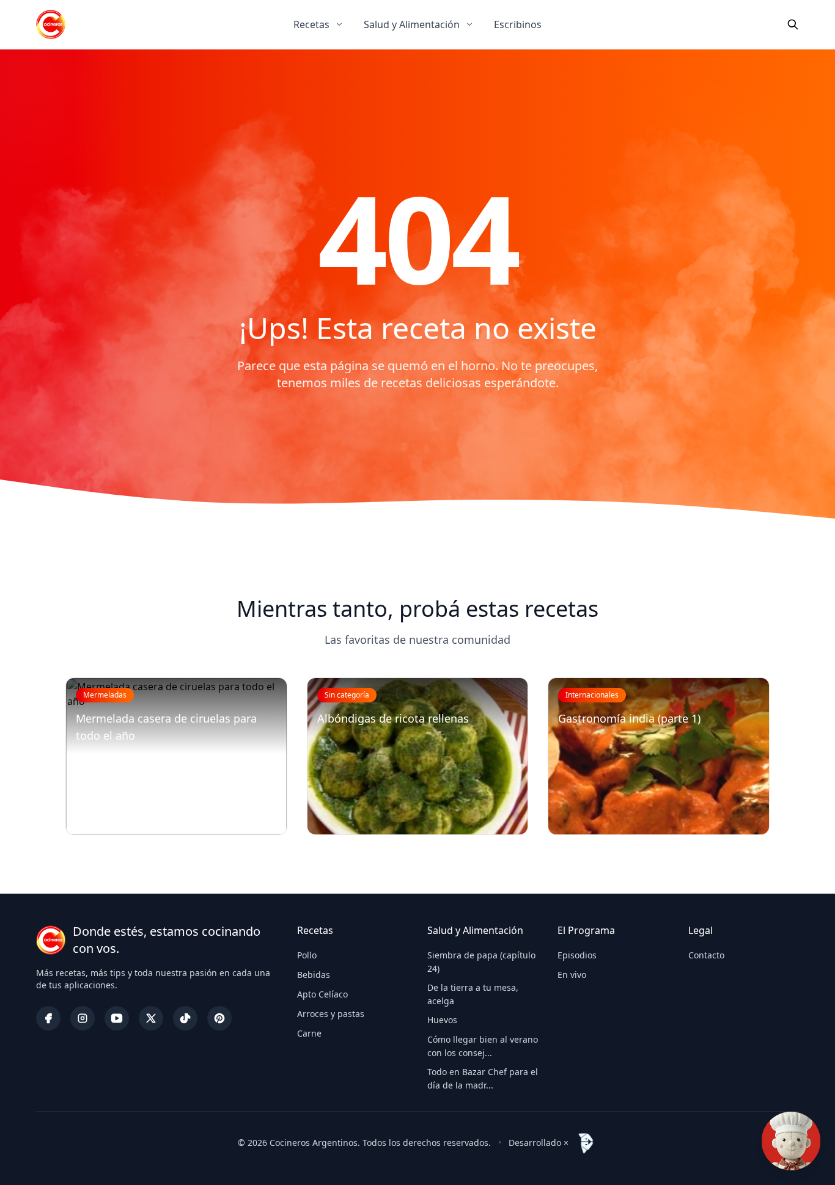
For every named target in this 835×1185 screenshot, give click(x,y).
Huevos (442, 1020)
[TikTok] (185, 1018)
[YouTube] (117, 1018)
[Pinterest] (219, 1018)
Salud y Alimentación (412, 24)
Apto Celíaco (322, 994)
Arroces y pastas (330, 1013)
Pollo (307, 955)
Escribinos (518, 24)
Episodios (577, 955)
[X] (151, 1018)
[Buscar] (793, 24)
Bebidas (313, 974)
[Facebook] (48, 1018)
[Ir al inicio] (50, 24)
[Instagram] (82, 1018)
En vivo (571, 974)
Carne (309, 1033)
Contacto (706, 955)
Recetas (311, 24)
